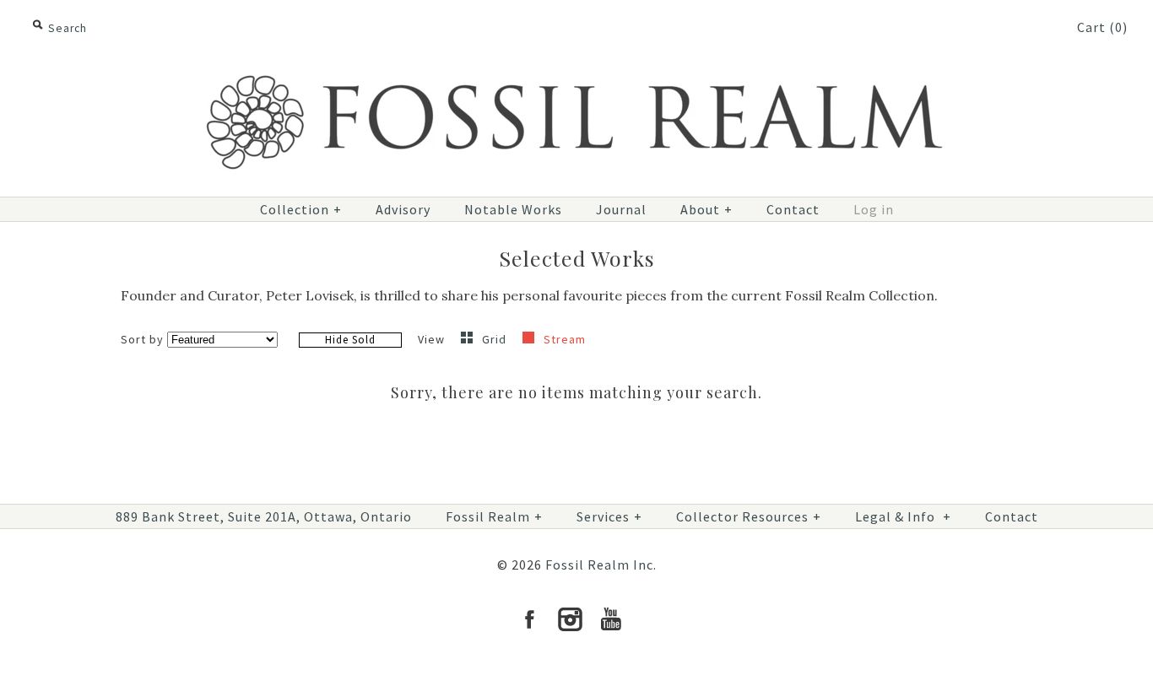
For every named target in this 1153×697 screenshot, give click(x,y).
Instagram (569, 619)
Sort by (142, 339)
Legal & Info (903, 516)
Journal (621, 209)
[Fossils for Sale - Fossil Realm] (576, 65)
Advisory (403, 209)
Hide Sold (350, 339)
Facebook (529, 619)
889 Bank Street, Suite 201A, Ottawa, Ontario (264, 516)
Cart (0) (1102, 27)
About (706, 209)
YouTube (610, 619)
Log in (873, 209)
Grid (496, 339)
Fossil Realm (494, 516)
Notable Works (513, 209)
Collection (301, 209)
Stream (565, 339)
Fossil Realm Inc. (601, 564)
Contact (793, 209)
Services (609, 516)
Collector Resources (748, 516)
